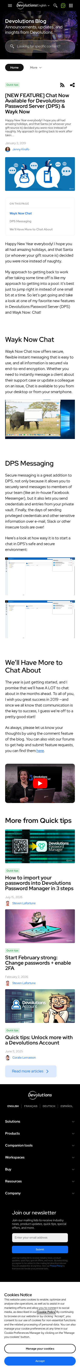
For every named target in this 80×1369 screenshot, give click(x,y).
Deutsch (49, 1106)
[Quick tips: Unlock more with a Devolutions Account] (40, 1006)
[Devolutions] (26, 5)
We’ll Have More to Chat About (31, 229)
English (13, 1106)
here (40, 750)
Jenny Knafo (20, 149)
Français (30, 1106)
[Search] (55, 5)
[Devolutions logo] (40, 1095)
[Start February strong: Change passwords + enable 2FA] (40, 926)
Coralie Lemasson (24, 1057)
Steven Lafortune (24, 903)
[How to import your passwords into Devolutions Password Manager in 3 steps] (40, 846)
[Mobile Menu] (10, 5)
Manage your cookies (40, 1348)
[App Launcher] (71, 5)
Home (14, 67)
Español (67, 1106)
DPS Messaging (20, 221)
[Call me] (63, 5)
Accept (40, 1361)
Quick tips (12, 84)
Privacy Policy (56, 1265)
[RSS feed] (62, 85)
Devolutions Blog (25, 21)
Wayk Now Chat (21, 213)
